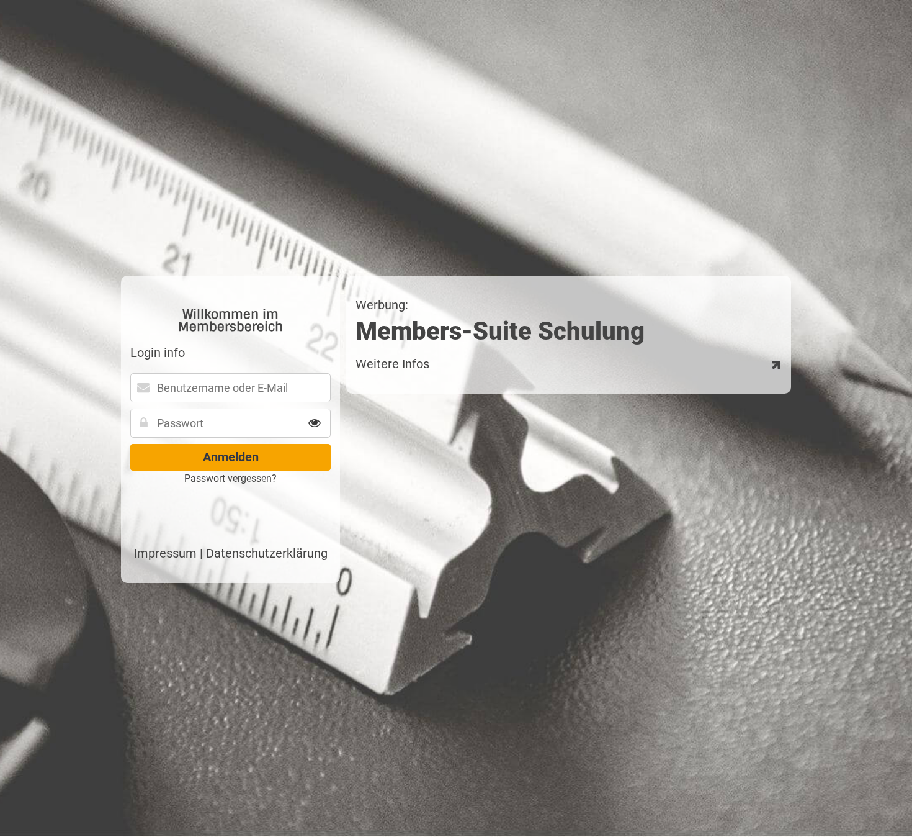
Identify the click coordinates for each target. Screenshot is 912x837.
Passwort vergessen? (230, 478)
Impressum (165, 553)
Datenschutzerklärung (267, 553)
